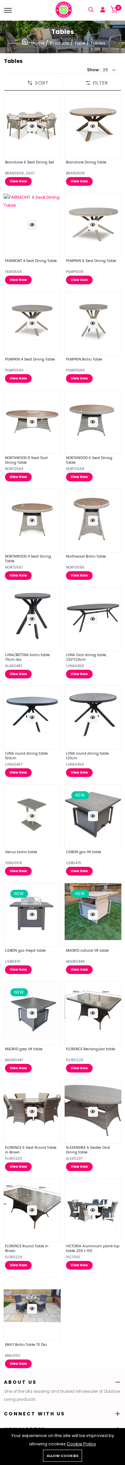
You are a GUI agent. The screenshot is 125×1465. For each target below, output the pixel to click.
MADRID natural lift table (87, 950)
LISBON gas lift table (83, 852)
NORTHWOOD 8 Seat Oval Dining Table (26, 460)
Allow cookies (62, 1455)
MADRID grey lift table (23, 1049)
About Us (20, 1382)
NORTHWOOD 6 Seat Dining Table (89, 460)
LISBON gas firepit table (25, 950)
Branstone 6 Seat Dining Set (29, 162)
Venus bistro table (21, 852)
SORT (42, 83)
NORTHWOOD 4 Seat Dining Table (28, 559)
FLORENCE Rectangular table (90, 1049)
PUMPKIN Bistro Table (84, 359)
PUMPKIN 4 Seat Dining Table (30, 359)
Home (38, 43)
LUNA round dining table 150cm (26, 756)
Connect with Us (34, 1413)
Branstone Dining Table (86, 162)
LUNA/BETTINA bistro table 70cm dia (27, 657)
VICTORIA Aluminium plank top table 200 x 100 (92, 1248)
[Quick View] (32, 126)
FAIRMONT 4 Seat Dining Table (31, 260)
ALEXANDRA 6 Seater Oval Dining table (88, 1150)
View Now (18, 181)
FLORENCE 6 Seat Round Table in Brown (30, 1150)
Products (60, 43)
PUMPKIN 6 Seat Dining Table (91, 260)
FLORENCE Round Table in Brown (26, 1248)
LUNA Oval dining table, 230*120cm (86, 657)
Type (80, 43)
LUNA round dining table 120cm (87, 756)
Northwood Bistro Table (86, 556)
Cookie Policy (81, 1444)
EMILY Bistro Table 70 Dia (26, 1344)
